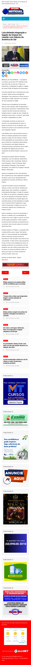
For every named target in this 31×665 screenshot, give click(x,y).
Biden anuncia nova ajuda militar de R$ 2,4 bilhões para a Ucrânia (14, 283)
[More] (6, 75)
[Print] (26, 72)
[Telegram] (23, 72)
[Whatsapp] (12, 72)
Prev (6, 272)
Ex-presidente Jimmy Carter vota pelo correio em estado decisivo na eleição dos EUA (15, 345)
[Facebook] (3, 72)
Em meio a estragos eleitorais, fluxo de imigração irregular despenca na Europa (13, 329)
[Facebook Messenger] (3, 75)
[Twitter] (6, 72)
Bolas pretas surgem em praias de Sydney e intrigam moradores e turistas (15, 313)
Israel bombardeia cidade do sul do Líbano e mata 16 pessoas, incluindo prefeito (15, 361)
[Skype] (20, 72)
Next (25, 272)
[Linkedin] (9, 72)
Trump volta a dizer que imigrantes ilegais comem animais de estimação (15, 298)
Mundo (5, 279)
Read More (5, 259)
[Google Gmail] (15, 72)
